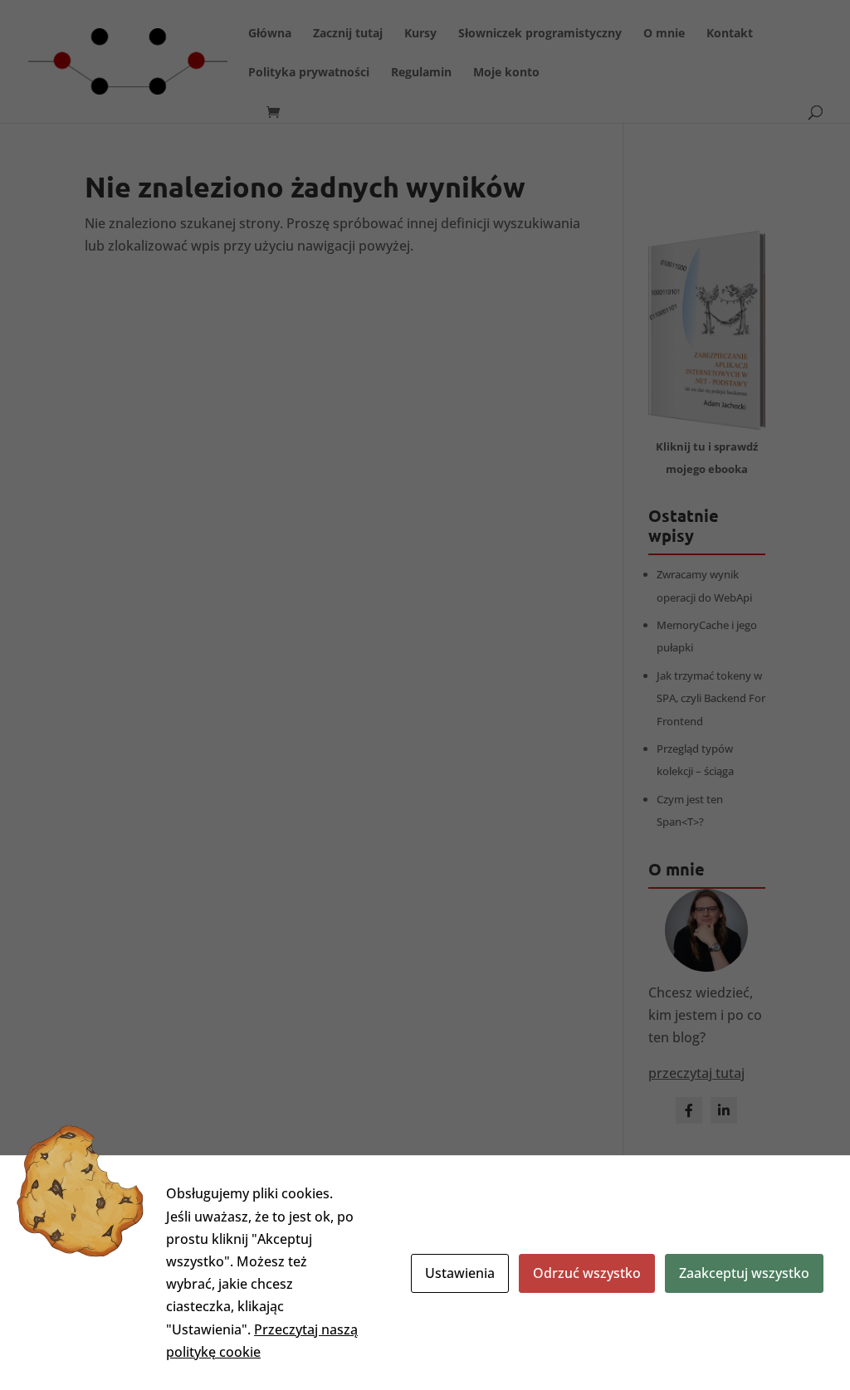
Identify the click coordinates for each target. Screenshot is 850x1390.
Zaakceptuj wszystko (744, 1273)
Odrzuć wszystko (587, 1273)
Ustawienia (460, 1273)
